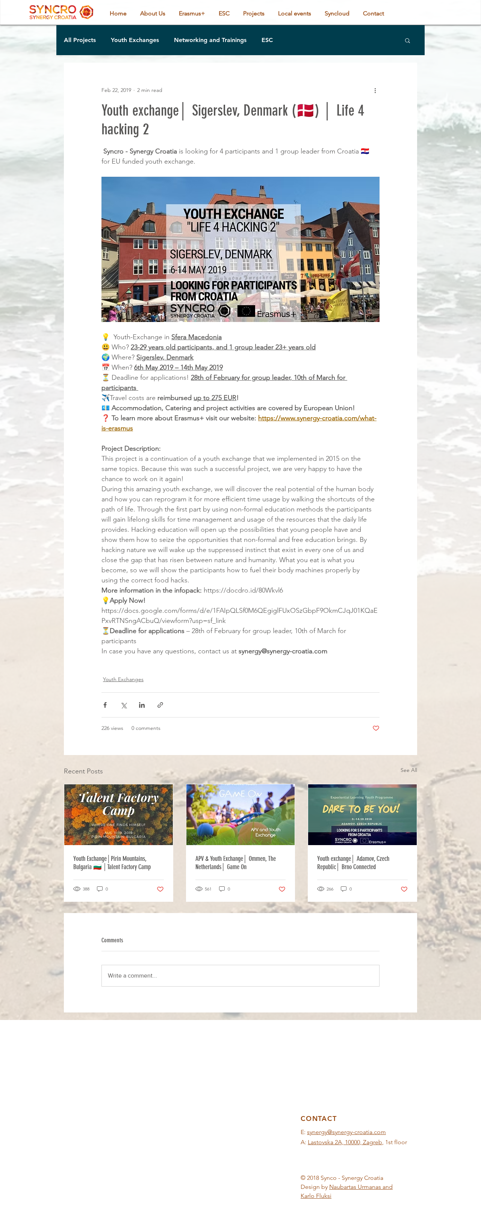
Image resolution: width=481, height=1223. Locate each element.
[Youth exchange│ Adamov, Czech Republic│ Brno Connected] (362, 814)
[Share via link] (160, 705)
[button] (407, 40)
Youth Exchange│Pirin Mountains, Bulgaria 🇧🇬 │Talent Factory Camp (112, 862)
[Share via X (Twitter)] (123, 705)
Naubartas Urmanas (355, 1186)
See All (409, 770)
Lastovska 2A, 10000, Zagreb (345, 1142)
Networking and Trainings (210, 40)
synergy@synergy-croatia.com (346, 1132)
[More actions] (375, 90)
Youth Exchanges (135, 40)
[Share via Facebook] (105, 705)
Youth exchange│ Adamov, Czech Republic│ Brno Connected (353, 862)
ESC (267, 40)
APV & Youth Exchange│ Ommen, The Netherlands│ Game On (235, 862)
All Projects (80, 40)
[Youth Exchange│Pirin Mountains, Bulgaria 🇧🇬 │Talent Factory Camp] (118, 814)
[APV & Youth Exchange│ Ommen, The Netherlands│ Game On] (240, 814)
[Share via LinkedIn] (141, 705)
